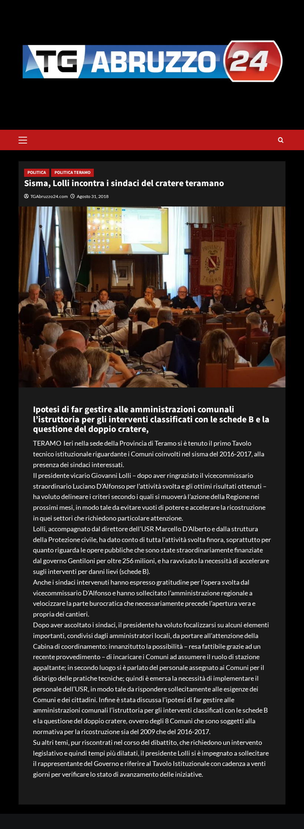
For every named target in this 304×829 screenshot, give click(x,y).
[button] (26, 139)
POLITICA (36, 172)
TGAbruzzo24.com (49, 196)
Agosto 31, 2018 (93, 196)
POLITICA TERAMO (72, 172)
